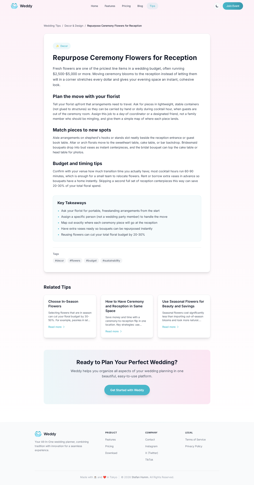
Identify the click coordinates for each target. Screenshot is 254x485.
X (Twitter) (151, 452)
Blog (140, 5)
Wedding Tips (52, 25)
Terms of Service (195, 439)
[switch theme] (217, 6)
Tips (152, 5)
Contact (150, 439)
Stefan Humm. (140, 477)
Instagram (151, 446)
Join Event (232, 5)
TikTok (149, 459)
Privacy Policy (193, 446)
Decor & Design (74, 25)
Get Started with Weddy (127, 390)
